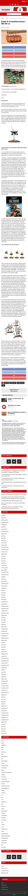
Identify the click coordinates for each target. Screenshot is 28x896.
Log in (2, 866)
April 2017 (3, 703)
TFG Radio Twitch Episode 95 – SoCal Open (16, 494)
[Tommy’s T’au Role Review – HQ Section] (4, 401)
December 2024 (4, 531)
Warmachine (4, 840)
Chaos (2, 763)
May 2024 (3, 538)
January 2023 (4, 570)
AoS (2, 749)
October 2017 (4, 690)
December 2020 (4, 606)
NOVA (2, 808)
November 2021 (4, 583)
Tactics (2, 824)
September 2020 (5, 613)
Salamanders (4, 815)
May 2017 (3, 701)
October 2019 (4, 635)
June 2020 (3, 620)
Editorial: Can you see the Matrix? (18, 498)
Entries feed (4, 868)
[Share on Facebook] (14, 47)
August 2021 (4, 588)
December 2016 (4, 713)
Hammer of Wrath (5, 786)
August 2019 (4, 640)
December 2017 (4, 685)
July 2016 (3, 724)
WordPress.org (4, 873)
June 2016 (3, 726)
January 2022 (4, 581)
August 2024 (4, 533)
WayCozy (3, 494)
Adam (2, 743)
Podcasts (3, 813)
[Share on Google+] (14, 56)
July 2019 (3, 642)
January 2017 (4, 710)
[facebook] (9, 461)
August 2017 (4, 694)
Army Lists (3, 752)
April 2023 (3, 563)
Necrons (3, 806)
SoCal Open (4, 820)
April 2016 (3, 731)
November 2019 (4, 633)
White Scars (4, 842)
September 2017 (5, 692)
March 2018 (4, 679)
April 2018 (3, 676)
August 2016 (4, 722)
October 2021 (4, 586)
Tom (2, 827)
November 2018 (4, 660)
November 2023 (4, 549)
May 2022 (3, 579)
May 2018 (3, 674)
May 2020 (3, 622)
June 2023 (3, 558)
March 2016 (4, 733)
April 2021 (3, 597)
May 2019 (3, 647)
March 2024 (4, 542)
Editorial (3, 774)
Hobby (2, 790)
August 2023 (4, 554)
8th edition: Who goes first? (16, 500)
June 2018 (3, 672)
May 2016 (3, 728)
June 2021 (3, 592)
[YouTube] (15, 4)
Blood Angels (4, 761)
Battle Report (4, 756)
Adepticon (3, 745)
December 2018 (4, 658)
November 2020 (4, 608)
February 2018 (4, 681)
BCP (2, 758)
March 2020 (4, 626)
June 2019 (3, 645)
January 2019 (4, 656)
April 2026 (3, 517)
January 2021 (4, 604)
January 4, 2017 (5, 27)
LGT (2, 799)
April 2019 (3, 649)
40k (2, 740)
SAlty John (3, 817)
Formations (20, 382)
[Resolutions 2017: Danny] (4, 408)
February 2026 (4, 520)
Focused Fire (4, 779)
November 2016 (4, 715)
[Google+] (18, 4)
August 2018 (4, 667)
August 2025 (4, 524)
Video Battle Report (5, 836)
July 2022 (3, 576)
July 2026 (3, 515)
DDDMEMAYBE (4, 500)
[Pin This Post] (14, 53)
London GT (3, 801)
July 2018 (3, 669)
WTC (2, 845)
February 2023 (4, 567)
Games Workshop (5, 781)
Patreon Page (4, 365)
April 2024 (3, 540)
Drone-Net (12, 382)
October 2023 (4, 551)
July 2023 (3, 556)
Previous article (14, 389)
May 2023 (3, 561)
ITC (2, 795)
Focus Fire (3, 777)
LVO (2, 804)
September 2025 (5, 522)
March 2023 (4, 565)
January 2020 (4, 631)
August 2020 (4, 615)
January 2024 (4, 545)
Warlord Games (4, 838)
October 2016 (4, 717)
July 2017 (3, 697)
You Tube (3, 847)
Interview (3, 792)
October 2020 (4, 610)
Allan (2, 747)
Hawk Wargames (5, 788)
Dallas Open (4, 767)
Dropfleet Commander (6, 772)
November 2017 (4, 688)
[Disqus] (14, 436)
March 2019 (4, 651)
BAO (2, 754)
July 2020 (3, 617)
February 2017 (4, 708)
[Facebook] (10, 4)
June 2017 (3, 699)
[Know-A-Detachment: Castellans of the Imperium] (4, 415)
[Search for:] (14, 14)
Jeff (2, 797)
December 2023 (4, 547)
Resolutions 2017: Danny (14, 405)
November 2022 (4, 574)
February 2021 (4, 601)
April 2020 (3, 624)
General (3, 783)
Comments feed (4, 870)
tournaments (4, 829)
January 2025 (4, 529)
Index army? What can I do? (12, 508)
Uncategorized (4, 833)
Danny (6, 382)
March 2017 (4, 706)
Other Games (4, 811)
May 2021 (3, 595)
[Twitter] (12, 4)
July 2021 (3, 590)
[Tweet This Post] (14, 50)
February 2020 (4, 629)
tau (3, 385)
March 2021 (4, 599)
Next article (14, 391)
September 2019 (5, 638)
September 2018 (5, 665)
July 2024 (3, 536)
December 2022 (4, 572)
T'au (2, 822)
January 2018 (4, 683)
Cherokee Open (4, 765)
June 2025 (3, 527)
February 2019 (4, 654)
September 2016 (5, 719)
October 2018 (4, 663)
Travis (2, 831)
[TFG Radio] (14, 9)
